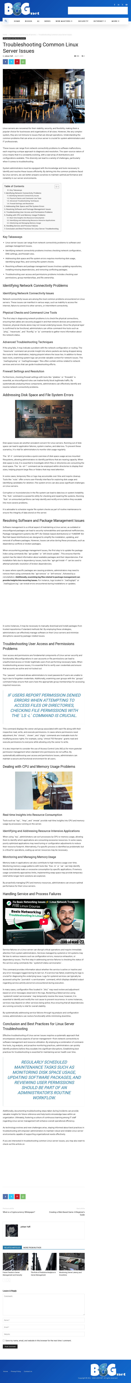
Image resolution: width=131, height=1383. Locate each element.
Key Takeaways (16, 190)
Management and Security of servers (23, 35)
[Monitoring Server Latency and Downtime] (72, 1261)
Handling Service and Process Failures (22, 226)
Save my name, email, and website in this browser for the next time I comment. (38, 1340)
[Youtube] (126, 4)
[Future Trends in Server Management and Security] (15, 1261)
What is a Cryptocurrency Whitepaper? (19, 1212)
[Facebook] (114, 4)
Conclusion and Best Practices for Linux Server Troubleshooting (32, 229)
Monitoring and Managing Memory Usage (25, 223)
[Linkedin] (118, 4)
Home (5, 35)
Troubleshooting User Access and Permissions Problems (29, 212)
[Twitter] (122, 4)
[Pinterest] (17, 61)
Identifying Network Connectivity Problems (23, 193)
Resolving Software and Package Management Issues (28, 209)
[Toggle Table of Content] (55, 186)
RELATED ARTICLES (12, 1248)
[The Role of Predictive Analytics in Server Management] (43, 1261)
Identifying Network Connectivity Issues (24, 196)
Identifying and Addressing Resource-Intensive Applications (32, 220)
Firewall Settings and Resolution (22, 203)
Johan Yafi (9, 56)
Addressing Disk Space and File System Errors (25, 206)
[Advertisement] (98, 10)
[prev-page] (4, 1280)
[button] (5, 21)
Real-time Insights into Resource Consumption (27, 218)
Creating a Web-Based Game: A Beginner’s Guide (67, 1213)
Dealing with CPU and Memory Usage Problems (25, 215)
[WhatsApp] (23, 61)
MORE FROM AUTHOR (32, 1248)
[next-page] (8, 1280)
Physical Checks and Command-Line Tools (25, 198)
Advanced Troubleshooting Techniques (24, 201)
